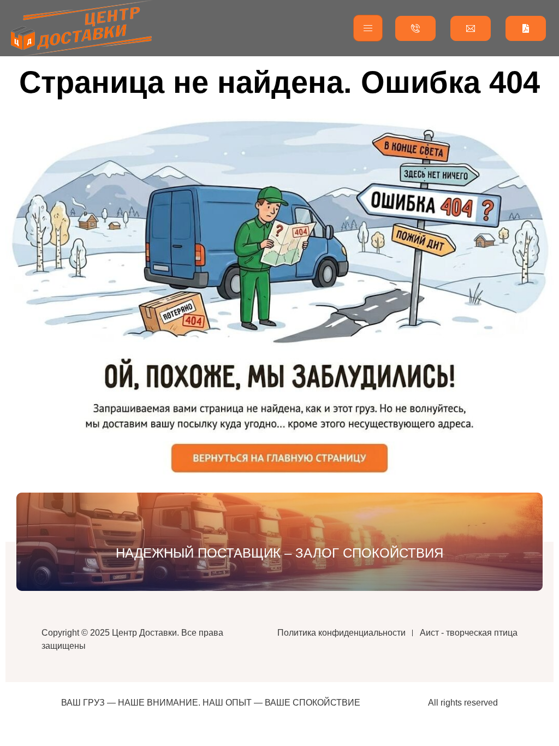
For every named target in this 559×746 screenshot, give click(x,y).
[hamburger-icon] (368, 28)
